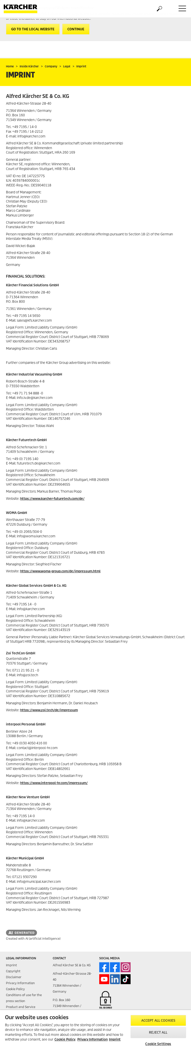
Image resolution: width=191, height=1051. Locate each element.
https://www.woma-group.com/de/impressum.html (60, 571)
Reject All (158, 1032)
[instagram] (126, 967)
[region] (95, 1030)
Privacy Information (20, 983)
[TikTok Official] (126, 979)
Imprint (11, 965)
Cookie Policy (15, 989)
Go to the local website (32, 29)
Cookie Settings (158, 1044)
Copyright (13, 971)
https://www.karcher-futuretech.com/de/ (52, 499)
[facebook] (104, 967)
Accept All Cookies (158, 1020)
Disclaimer (13, 977)
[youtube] (104, 979)
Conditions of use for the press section (24, 998)
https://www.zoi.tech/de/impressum (49, 710)
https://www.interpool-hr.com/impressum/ (54, 783)
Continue (75, 29)
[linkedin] (115, 979)
